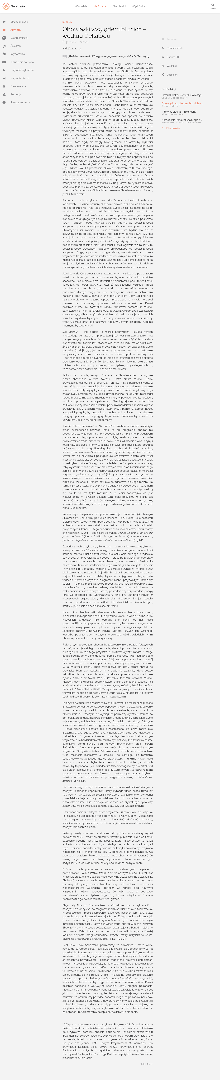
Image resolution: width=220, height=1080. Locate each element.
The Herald (119, 6)
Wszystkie (81, 6)
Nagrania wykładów (22, 70)
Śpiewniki (15, 45)
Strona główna (19, 21)
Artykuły (15, 29)
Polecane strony (20, 102)
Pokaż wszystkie (171, 127)
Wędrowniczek (19, 37)
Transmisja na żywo (22, 62)
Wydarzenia (17, 54)
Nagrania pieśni (19, 78)
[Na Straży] (13, 6)
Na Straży (100, 6)
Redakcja (15, 94)
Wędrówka (138, 6)
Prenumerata (18, 86)
